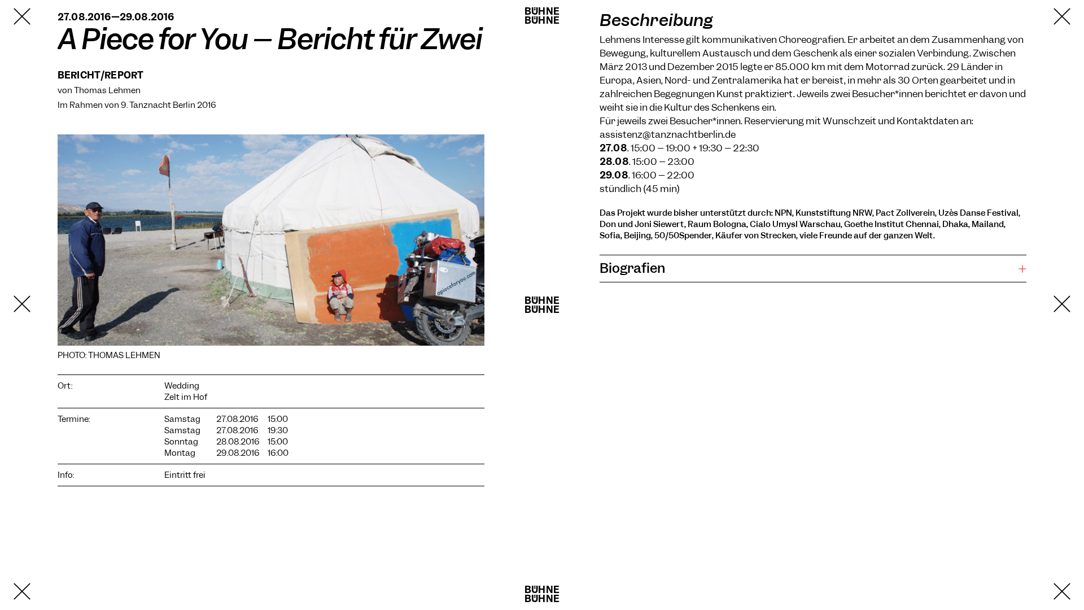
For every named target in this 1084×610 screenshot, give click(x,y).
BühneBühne (542, 16)
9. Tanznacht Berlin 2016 (168, 105)
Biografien (632, 268)
